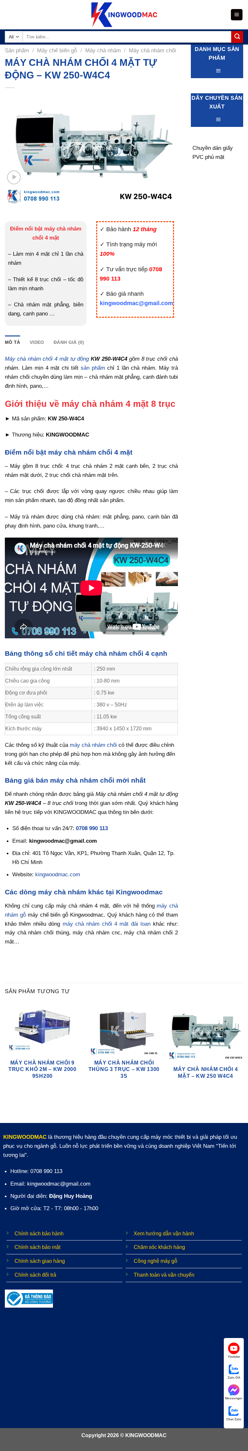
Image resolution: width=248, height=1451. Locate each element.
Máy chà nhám (103, 50)
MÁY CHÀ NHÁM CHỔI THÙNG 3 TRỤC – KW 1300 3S (124, 1069)
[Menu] (237, 14)
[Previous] (5, 1049)
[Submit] (237, 37)
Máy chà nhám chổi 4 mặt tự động (47, 358)
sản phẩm (93, 368)
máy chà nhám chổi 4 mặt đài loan (107, 924)
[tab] (12, 342)
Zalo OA (234, 1377)
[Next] (243, 1049)
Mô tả (12, 342)
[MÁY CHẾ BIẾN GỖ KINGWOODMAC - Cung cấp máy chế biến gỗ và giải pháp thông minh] (124, 14)
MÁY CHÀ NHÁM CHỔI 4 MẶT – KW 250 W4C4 (205, 1072)
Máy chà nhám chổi (152, 50)
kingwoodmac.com (57, 874)
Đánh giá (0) (69, 342)
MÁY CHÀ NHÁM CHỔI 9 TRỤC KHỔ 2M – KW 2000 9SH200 (42, 1069)
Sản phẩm (17, 50)
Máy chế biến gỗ (57, 50)
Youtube (234, 1356)
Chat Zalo (233, 1419)
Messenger (234, 1398)
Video (37, 342)
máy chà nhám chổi (93, 745)
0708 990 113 (92, 828)
